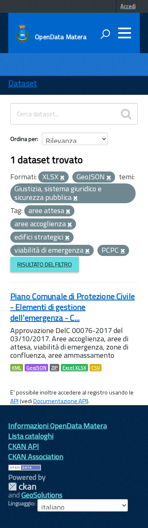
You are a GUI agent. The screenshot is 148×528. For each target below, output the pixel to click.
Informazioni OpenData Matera (57, 425)
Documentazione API (60, 401)
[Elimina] (62, 177)
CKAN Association (35, 456)
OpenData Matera (60, 36)
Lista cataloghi (30, 435)
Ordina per (23, 138)
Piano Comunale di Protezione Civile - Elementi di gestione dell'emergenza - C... (72, 307)
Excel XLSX (74, 367)
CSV (95, 367)
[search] (126, 114)
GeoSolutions (41, 494)
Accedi (128, 6)
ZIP (54, 367)
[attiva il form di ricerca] (105, 34)
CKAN (22, 486)
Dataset (22, 83)
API (14, 401)
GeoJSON (36, 367)
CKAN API (23, 446)
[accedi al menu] (124, 33)
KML (16, 367)
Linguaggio (21, 503)
